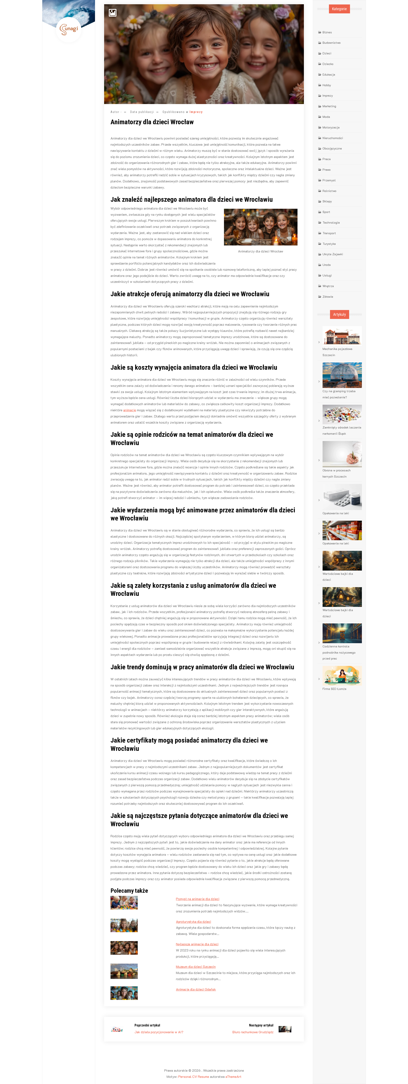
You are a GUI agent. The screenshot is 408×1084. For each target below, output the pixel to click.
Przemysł (329, 180)
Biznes (327, 32)
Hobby (327, 85)
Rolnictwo (329, 191)
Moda (326, 117)
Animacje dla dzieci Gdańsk (196, 989)
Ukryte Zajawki (333, 254)
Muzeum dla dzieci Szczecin (196, 966)
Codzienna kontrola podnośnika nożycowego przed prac (339, 652)
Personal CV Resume (193, 1076)
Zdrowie (328, 297)
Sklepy (327, 201)
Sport (326, 212)
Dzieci (327, 53)
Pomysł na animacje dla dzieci (197, 899)
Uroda (327, 265)
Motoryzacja (331, 127)
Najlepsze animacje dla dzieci (197, 944)
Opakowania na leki (336, 513)
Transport (329, 233)
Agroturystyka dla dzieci (193, 921)
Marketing (329, 106)
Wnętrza (328, 286)
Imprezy (196, 112)
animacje (129, 410)
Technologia (331, 222)
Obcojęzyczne (332, 148)
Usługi (327, 275)
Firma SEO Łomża (334, 689)
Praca (327, 159)
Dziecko (328, 64)
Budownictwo (332, 43)
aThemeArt (233, 1076)
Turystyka (329, 244)
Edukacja (329, 74)
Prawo (327, 170)
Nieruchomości (333, 138)
